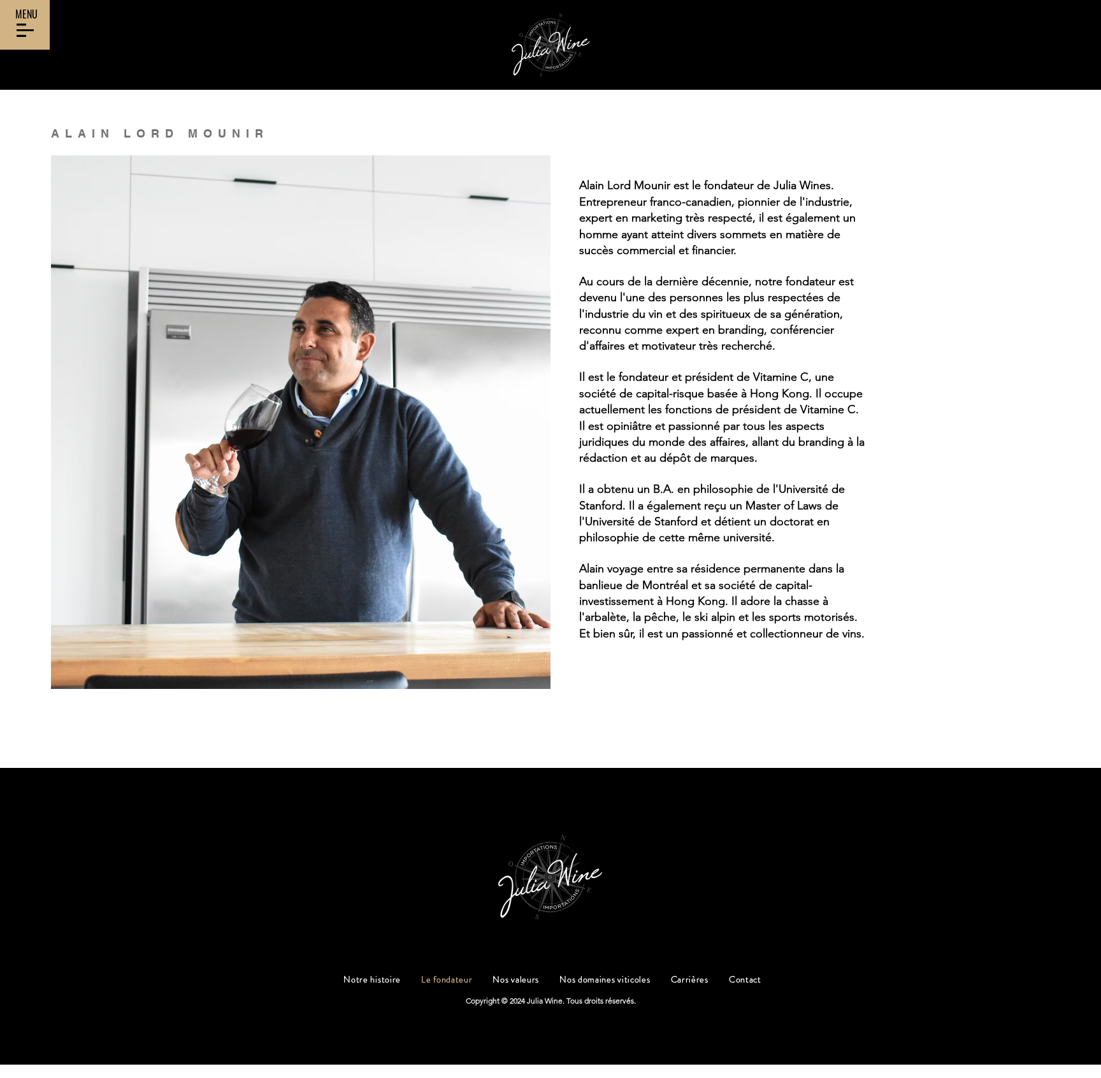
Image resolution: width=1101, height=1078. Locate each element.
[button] (25, 30)
